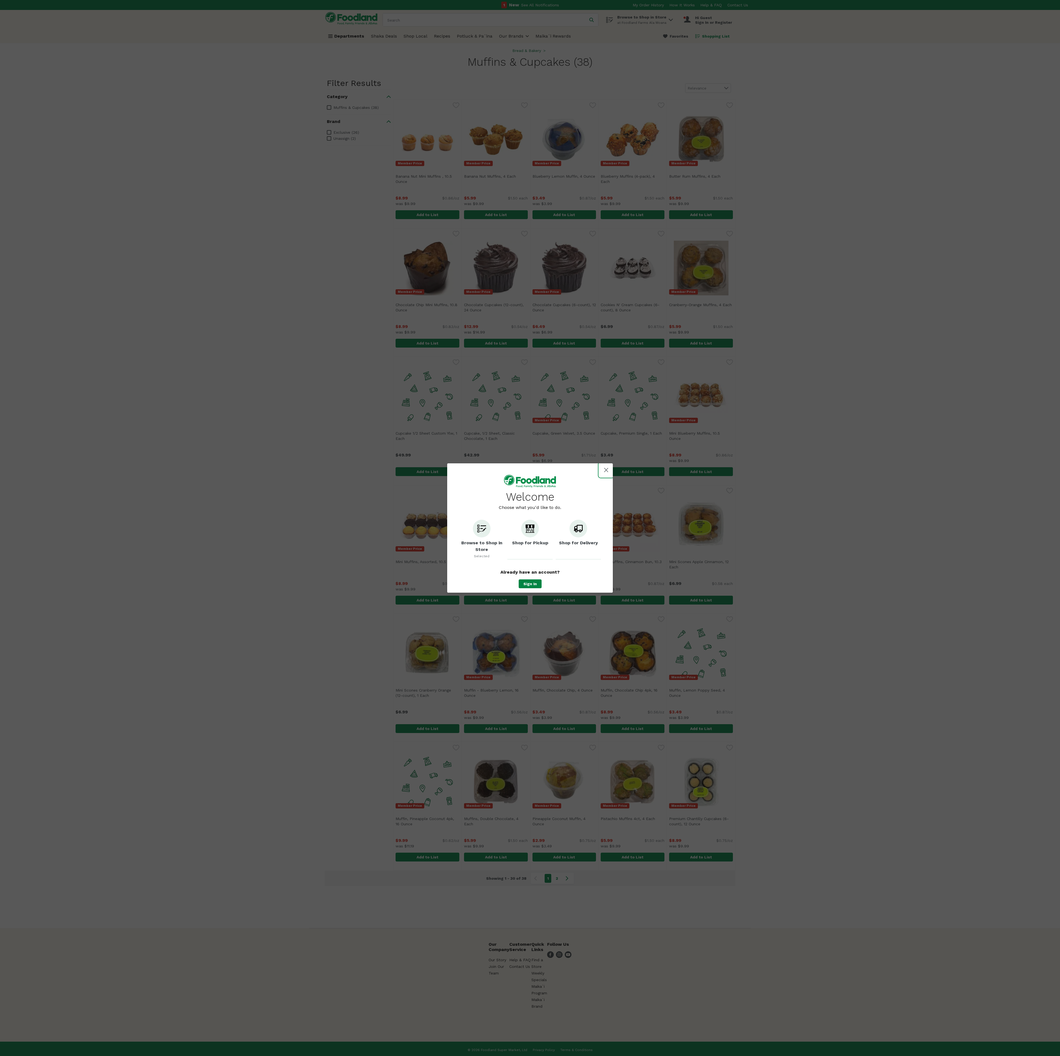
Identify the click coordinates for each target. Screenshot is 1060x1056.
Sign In (530, 584)
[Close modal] (606, 470)
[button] (481, 539)
